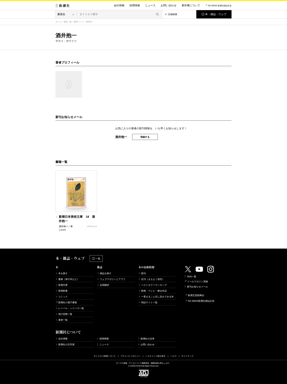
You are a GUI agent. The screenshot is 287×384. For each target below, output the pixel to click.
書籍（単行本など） (68, 279)
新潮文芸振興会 (196, 295)
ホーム (58, 22)
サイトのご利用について (105, 356)
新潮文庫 (63, 285)
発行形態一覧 (65, 314)
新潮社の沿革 (147, 338)
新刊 (143, 273)
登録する (145, 137)
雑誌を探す (105, 273)
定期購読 (104, 285)
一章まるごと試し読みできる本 (157, 296)
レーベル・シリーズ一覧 (71, 308)
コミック (63, 296)
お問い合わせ (169, 5)
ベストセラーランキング (154, 285)
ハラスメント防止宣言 (155, 356)
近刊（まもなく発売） (152, 279)
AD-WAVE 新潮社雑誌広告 (220, 5)
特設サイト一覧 (149, 302)
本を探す (63, 273)
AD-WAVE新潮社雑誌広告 (201, 301)
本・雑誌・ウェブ (215, 14)
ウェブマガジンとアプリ (112, 279)
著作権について (191, 5)
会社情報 (119, 5)
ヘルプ (173, 356)
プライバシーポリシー (131, 356)
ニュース (150, 5)
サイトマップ (187, 356)
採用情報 (134, 5)
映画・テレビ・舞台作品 (154, 290)
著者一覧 (68, 22)
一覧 (98, 258)
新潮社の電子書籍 (67, 302)
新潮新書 (63, 290)
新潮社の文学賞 (66, 344)
